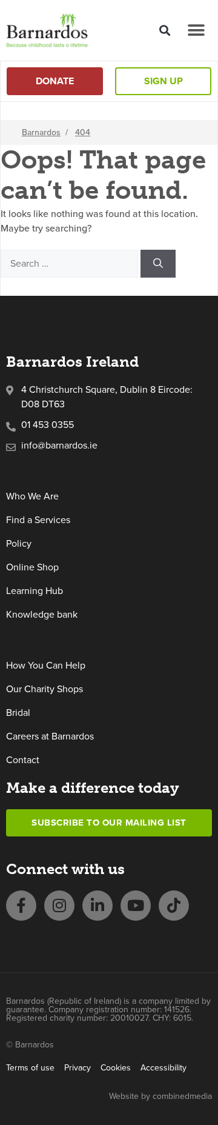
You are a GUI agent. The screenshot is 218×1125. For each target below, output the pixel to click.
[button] (164, 30)
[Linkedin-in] (97, 905)
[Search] (158, 264)
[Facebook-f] (21, 905)
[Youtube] (136, 905)
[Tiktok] (174, 905)
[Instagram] (59, 905)
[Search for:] (70, 263)
